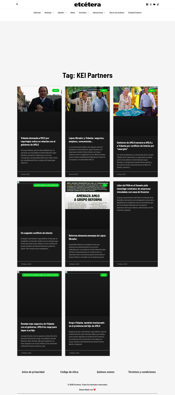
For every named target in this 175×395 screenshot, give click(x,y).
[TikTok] (158, 4)
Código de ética (69, 372)
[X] (151, 4)
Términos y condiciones (142, 372)
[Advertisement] (87, 52)
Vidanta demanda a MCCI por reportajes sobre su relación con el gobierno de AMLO (38, 141)
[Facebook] (147, 4)
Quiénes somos (105, 372)
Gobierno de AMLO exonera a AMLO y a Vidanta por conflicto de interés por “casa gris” (135, 146)
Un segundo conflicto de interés (36, 232)
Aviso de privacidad (33, 372)
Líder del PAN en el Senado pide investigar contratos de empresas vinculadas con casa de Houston (134, 188)
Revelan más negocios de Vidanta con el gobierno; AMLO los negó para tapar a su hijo (39, 327)
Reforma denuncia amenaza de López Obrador (87, 237)
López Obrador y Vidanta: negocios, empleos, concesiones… (86, 139)
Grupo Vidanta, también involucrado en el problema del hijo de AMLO (87, 324)
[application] (52, 12)
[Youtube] (154, 4)
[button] (17, 4)
